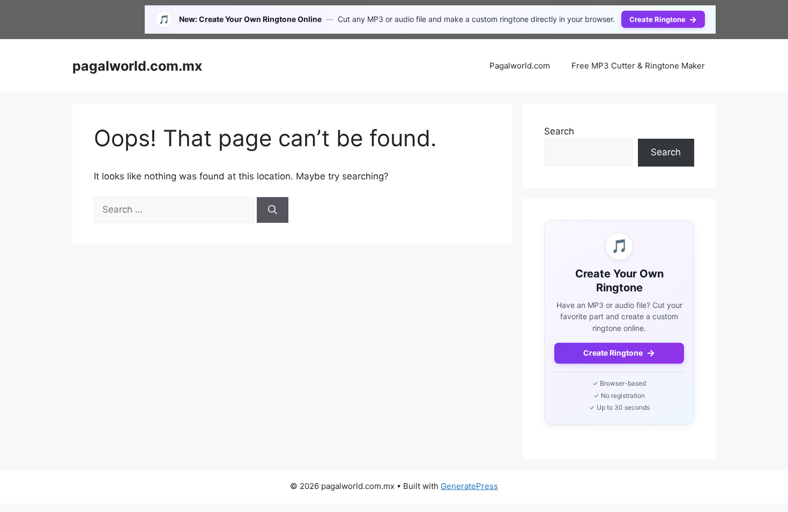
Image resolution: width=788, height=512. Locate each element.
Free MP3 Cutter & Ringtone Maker (638, 66)
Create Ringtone (663, 19)
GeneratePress (469, 486)
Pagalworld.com (519, 66)
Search (559, 131)
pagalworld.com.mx (137, 66)
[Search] (272, 210)
